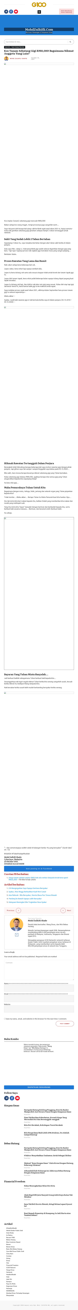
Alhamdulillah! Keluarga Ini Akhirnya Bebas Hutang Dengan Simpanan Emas (39, 1173)
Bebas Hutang (10, 1240)
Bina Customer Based (13, 1242)
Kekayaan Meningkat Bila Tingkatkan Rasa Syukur (28, 902)
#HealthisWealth (11, 1228)
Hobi (7, 1277)
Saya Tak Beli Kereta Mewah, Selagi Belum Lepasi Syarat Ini (39, 1206)
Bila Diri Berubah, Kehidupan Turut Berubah (39, 1127)
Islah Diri (7, 47)
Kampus (9, 1281)
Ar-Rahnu (9, 1235)
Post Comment (65, 1023)
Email (36, 994)
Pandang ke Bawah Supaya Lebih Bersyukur (25, 899)
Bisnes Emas (10, 1247)
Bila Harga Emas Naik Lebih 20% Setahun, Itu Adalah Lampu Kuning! (39, 1135)
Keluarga (9, 1288)
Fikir (7, 1263)
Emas (8, 1260)
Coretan (8, 1256)
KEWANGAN (10, 1291)
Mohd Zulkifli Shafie (18, 58)
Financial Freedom (12, 1265)
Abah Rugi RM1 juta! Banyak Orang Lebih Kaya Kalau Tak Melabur (39, 1197)
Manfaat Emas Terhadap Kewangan (17, 1293)
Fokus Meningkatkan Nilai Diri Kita (39, 1188)
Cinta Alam (9, 1253)
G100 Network (11, 1267)
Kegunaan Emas (11, 1286)
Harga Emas (10, 1270)
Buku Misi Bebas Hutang (14, 1249)
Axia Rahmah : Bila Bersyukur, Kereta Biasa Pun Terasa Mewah (33, 895)
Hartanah (9, 1272)
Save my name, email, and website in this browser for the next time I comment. (36, 1019)
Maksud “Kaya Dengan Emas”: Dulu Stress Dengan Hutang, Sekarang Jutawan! (39, 1165)
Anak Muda (10, 1233)
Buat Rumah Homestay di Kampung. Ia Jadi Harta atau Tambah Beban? (39, 1215)
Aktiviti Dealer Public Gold (14, 1230)
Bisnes (8, 1244)
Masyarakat (10, 1295)
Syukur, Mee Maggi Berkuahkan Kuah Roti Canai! (27, 892)
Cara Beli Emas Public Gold (15, 1251)
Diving (8, 1258)
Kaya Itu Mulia (10, 1284)
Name (36, 983)
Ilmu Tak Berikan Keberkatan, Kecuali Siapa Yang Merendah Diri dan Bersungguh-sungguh (39, 1120)
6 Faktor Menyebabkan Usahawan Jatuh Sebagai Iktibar (39, 1158)
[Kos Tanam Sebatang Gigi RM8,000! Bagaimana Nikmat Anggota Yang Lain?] (39, 139)
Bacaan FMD (10, 1237)
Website (7, 1004)
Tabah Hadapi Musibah (17, 47)
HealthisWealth (11, 1274)
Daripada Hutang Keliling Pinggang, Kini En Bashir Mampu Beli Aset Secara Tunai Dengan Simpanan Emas (39, 1112)
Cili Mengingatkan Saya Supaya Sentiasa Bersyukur (28, 888)
